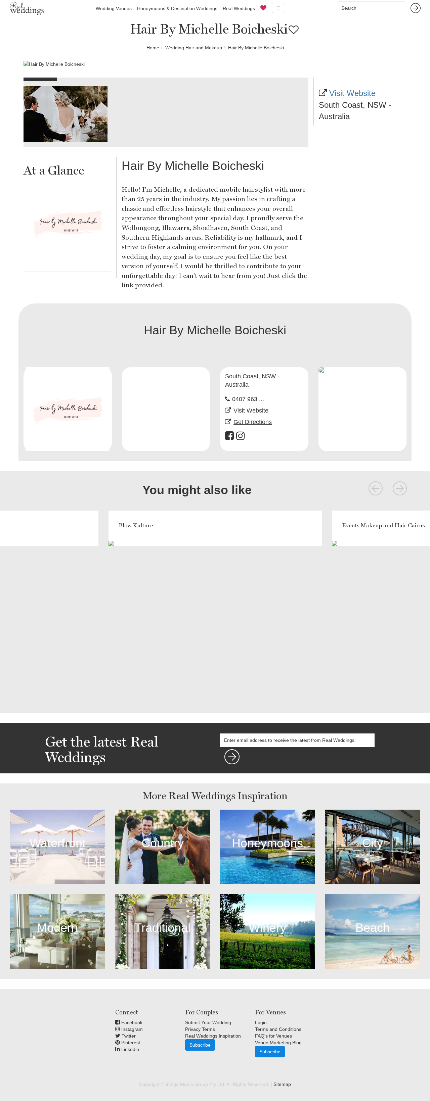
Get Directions (252, 422)
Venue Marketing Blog (278, 1042)
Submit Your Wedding (208, 1022)
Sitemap (282, 1084)
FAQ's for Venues (273, 1036)
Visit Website (352, 93)
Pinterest (130, 1042)
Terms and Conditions (278, 1029)
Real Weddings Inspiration (213, 1036)
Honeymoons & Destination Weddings (177, 8)
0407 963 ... (248, 399)
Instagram (131, 1029)
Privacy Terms (200, 1029)
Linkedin (129, 1049)
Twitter (128, 1036)
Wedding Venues (114, 8)
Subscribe (200, 1045)
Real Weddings (239, 8)
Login (261, 1022)
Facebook (131, 1022)
